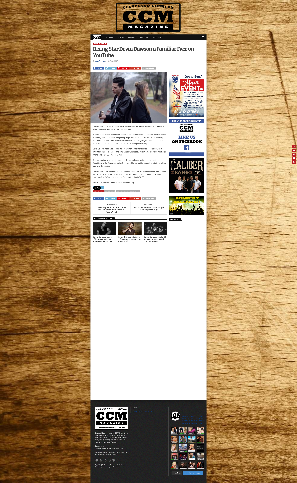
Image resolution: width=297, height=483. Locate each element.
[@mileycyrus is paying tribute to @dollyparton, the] (191, 448)
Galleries (144, 37)
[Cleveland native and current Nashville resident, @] (200, 430)
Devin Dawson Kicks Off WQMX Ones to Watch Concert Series (155, 239)
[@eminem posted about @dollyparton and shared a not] (183, 465)
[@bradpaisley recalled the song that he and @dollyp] (191, 465)
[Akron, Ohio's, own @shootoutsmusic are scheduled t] (174, 456)
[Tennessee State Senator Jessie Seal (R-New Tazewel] (174, 439)
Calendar (132, 37)
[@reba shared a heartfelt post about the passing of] (191, 456)
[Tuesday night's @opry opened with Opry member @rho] (183, 456)
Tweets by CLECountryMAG (142, 411)
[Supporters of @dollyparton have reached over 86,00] (183, 448)
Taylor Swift (134, 191)
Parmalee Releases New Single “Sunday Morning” (149, 208)
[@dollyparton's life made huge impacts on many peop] (200, 448)
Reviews (121, 37)
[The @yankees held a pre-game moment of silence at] (191, 439)
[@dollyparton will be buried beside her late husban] (200, 456)
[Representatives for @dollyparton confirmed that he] (174, 465)
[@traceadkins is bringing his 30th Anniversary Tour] (183, 439)
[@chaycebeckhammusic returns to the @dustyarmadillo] (200, 439)
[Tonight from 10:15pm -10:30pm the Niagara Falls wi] (191, 430)
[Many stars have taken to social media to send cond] (200, 465)
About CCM (156, 37)
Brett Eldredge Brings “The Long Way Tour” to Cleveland (129, 239)
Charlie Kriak (100, 61)
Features (109, 37)
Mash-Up (119, 191)
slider (126, 191)
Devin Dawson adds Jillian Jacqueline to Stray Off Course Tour (103, 239)
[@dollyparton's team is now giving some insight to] (174, 448)
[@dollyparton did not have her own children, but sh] (183, 430)
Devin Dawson (110, 191)
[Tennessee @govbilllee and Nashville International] (174, 430)
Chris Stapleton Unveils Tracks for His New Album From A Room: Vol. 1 (111, 209)
